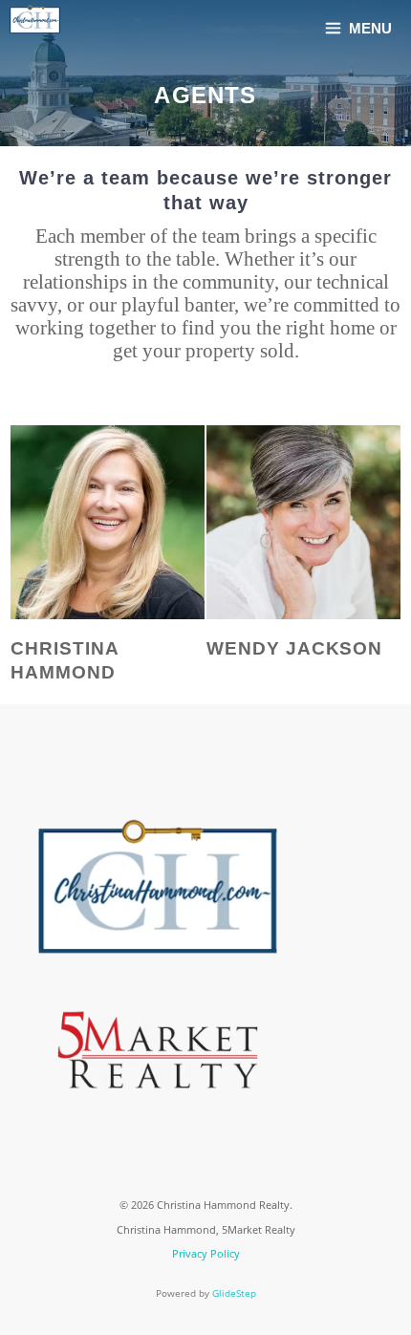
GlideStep (234, 1293)
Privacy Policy (206, 1253)
